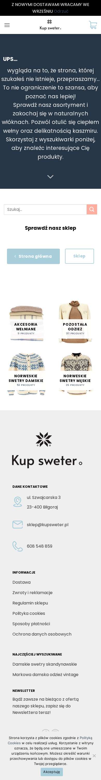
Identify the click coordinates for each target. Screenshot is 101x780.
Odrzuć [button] (61, 11)
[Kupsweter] (50, 24)
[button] (7, 25)
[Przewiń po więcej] (50, 177)
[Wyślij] (92, 209)
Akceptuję (51, 772)
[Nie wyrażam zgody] (94, 757)
